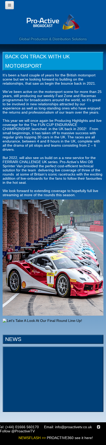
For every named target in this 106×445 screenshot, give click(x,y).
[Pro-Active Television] (53, 25)
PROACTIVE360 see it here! (70, 438)
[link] (53, 257)
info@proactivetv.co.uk (73, 427)
